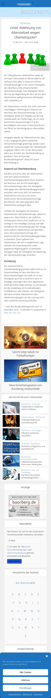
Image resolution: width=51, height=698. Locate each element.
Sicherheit (36, 404)
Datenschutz (27, 694)
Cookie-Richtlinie (14, 694)
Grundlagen (36, 430)
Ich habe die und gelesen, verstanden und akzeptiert (20, 551)
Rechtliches (25, 23)
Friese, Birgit (33, 42)
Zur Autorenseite (25, 583)
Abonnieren (14, 561)
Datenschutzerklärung (16, 552)
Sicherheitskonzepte (29, 459)
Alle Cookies (25, 672)
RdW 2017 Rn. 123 (12, 312)
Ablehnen (25, 680)
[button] (46, 656)
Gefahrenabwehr (28, 417)
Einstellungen (25, 688)
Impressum (38, 694)
